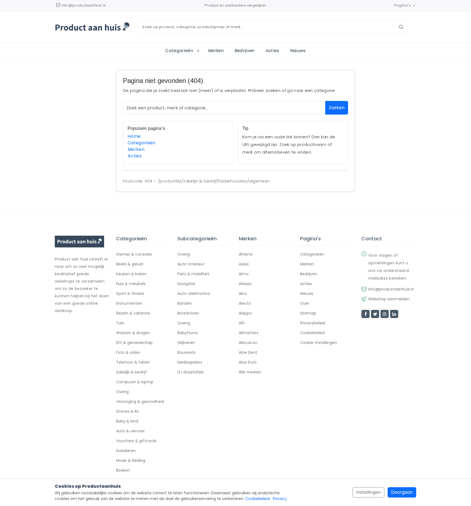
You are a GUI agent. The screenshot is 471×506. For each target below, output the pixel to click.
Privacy (279, 498)
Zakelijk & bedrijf (131, 372)
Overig (122, 391)
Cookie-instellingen (318, 342)
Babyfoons (187, 333)
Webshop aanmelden (388, 299)
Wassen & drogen (133, 333)
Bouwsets (186, 352)
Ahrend (245, 254)
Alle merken (250, 372)
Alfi (241, 323)
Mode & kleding (130, 460)
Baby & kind (127, 421)
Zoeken (337, 107)
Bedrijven (245, 50)
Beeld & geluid (129, 264)
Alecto (245, 303)
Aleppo (245, 313)
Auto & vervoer (130, 431)
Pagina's (402, 5)
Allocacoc (248, 342)
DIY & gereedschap (134, 342)
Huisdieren (126, 450)
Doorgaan (402, 492)
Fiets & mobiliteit (193, 274)
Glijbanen (186, 342)
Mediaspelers (189, 362)
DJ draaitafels (190, 372)
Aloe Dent (248, 352)
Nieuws (298, 50)
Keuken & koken (131, 274)
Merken (216, 50)
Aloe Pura (247, 362)
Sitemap (308, 313)
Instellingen (368, 492)
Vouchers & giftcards (136, 441)
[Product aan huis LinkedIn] (394, 314)
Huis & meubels (131, 283)
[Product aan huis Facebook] (365, 314)
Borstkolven (188, 313)
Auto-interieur (190, 264)
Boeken (123, 470)
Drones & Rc (127, 411)
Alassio (245, 283)
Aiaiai (244, 264)
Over (304, 303)
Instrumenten (129, 303)
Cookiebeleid (312, 333)
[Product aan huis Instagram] (385, 314)
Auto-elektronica (193, 293)
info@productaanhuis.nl (391, 289)
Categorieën (179, 50)
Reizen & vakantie (133, 313)
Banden (184, 303)
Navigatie (186, 283)
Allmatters (248, 333)
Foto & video (128, 352)
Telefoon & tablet (133, 362)
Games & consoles (134, 254)
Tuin (120, 323)
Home (134, 136)
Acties (272, 50)
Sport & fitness (130, 293)
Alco (243, 293)
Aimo (244, 274)
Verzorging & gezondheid (140, 401)
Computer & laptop (134, 382)
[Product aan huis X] (375, 314)
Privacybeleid (312, 323)
